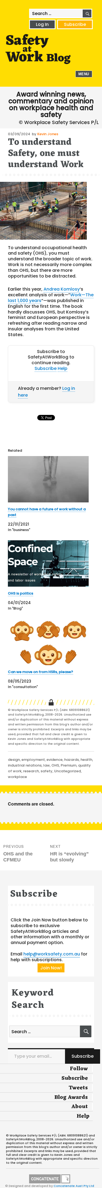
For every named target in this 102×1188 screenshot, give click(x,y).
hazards (71, 759)
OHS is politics (20, 593)
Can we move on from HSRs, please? (40, 671)
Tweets (78, 1088)
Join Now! (51, 968)
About (79, 1107)
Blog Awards (71, 1097)
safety (46, 771)
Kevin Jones (47, 134)
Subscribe (75, 24)
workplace (17, 776)
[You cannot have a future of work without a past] (48, 479)
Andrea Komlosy (62, 289)
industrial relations (25, 765)
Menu (83, 74)
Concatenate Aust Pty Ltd (74, 1186)
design (14, 759)
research (31, 771)
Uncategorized (67, 771)
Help (62, 368)
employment (33, 759)
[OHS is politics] (48, 563)
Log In (42, 24)
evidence (55, 759)
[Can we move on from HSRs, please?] (48, 642)
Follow (79, 1069)
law (46, 765)
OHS (55, 765)
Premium (68, 765)
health (86, 759)
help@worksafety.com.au (51, 954)
